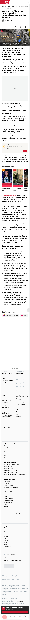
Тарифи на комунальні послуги (11, 487)
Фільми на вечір (8, 502)
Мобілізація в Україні (10, 462)
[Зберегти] (26, 27)
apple (16, 575)
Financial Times (11, 23)
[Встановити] (15, 610)
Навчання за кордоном (9, 521)
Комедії (6, 504)
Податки (6, 489)
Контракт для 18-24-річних (10, 470)
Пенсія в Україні (8, 491)
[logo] (6, 2)
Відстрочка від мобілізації (10, 472)
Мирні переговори (8, 449)
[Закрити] (27, 608)
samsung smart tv (16, 579)
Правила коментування (21, 402)
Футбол (6, 540)
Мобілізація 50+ (8, 466)
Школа (5, 515)
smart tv (6, 579)
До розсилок (9, 566)
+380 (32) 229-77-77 (10, 600)
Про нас (3, 395)
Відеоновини (7, 435)
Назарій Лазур (8, 20)
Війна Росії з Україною (10, 444)
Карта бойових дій (8, 447)
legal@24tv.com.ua (19, 601)
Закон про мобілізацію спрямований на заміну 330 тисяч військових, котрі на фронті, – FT (22, 6)
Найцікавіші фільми (9, 498)
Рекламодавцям (5, 407)
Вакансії (18, 409)
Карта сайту (18, 416)
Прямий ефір (7, 433)
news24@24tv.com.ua (7, 373)
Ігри (17, 419)
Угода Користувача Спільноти (20, 399)
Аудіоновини (7, 437)
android (6, 575)
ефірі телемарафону (9, 196)
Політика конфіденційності (6, 413)
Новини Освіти (8, 511)
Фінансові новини (8, 485)
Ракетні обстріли (8, 445)
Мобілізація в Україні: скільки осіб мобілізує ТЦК (16, 474)
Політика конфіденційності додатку (22, 396)
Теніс (5, 542)
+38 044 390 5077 (20, 373)
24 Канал (4, 6)
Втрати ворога (7, 457)
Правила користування (7, 409)
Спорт (5, 536)
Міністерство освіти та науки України (13, 513)
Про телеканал (5, 402)
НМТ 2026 (6, 517)
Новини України (10, 6)
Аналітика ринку (8, 527)
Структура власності (20, 411)
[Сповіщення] (28, 2)
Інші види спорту (8, 546)
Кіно (5, 496)
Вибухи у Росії (7, 455)
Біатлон (6, 544)
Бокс (5, 538)
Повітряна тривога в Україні (11, 451)
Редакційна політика (6, 400)
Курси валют (7, 483)
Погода (6, 439)
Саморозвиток (7, 519)
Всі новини (7, 427)
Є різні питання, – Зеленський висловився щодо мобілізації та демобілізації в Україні (13, 105)
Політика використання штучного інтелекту (7, 416)
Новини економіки (9, 479)
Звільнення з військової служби (12, 464)
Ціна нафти (7, 481)
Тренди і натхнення (8, 531)
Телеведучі (4, 405)
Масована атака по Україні (10, 453)
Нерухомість (7, 526)
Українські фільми (8, 500)
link (16, 379)
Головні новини (8, 429)
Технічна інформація (20, 404)
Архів (17, 414)
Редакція (4, 397)
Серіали (6, 506)
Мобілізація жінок (8, 468)
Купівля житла (7, 529)
